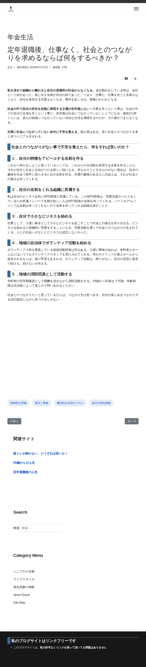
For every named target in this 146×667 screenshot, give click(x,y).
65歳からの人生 (24, 462)
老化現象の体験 (24, 587)
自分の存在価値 (101, 402)
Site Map (19, 602)
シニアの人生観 (24, 571)
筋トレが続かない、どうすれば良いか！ (40, 453)
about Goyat (21, 594)
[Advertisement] (73, 355)
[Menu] (136, 8)
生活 (9, 67)
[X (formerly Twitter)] (135, 78)
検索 (16, 528)
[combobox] (41, 528)
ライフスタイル (24, 579)
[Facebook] (126, 78)
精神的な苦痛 (18, 402)
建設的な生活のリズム (70, 402)
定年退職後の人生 (25, 472)
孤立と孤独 (41, 402)
